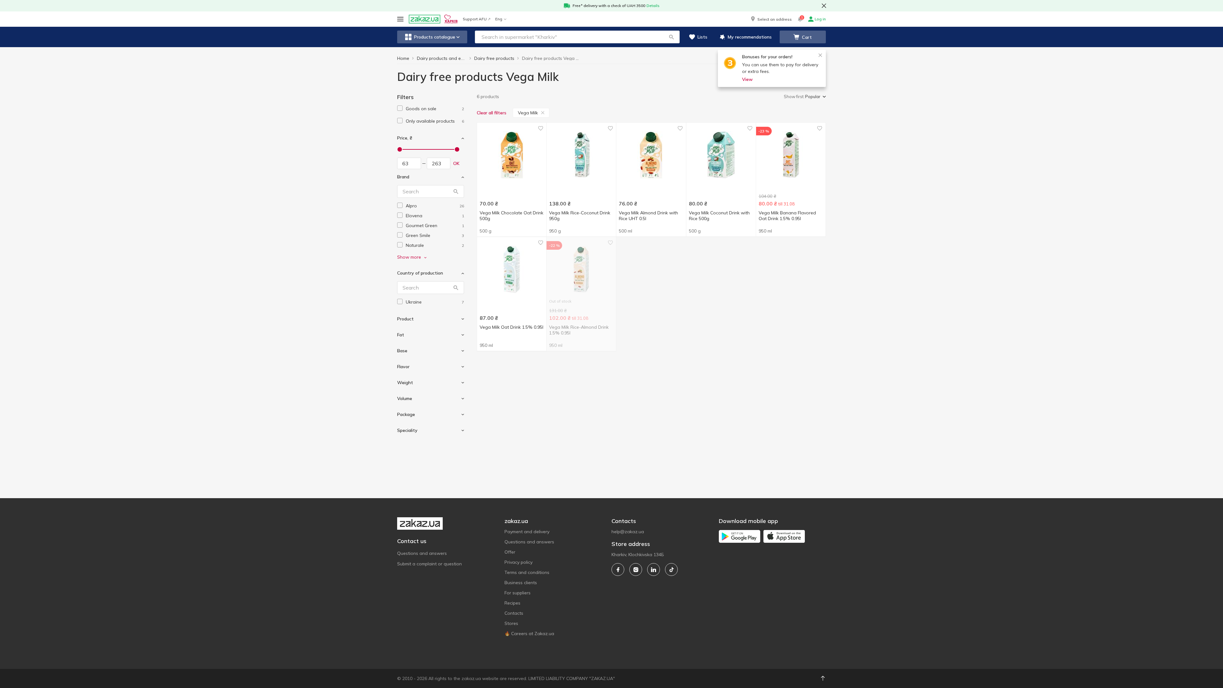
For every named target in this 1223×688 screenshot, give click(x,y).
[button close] (824, 6)
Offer (509, 552)
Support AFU (475, 19)
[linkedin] (653, 569)
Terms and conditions (526, 572)
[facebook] (618, 569)
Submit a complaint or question (429, 564)
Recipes (512, 603)
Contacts (513, 613)
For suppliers (517, 593)
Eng (498, 19)
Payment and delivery (526, 531)
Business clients (520, 582)
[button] (771, 19)
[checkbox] (400, 108)
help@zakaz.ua (628, 531)
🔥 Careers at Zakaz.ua (529, 633)
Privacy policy (518, 562)
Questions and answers (422, 553)
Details (653, 5)
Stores (511, 623)
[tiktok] (671, 569)
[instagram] (635, 569)
